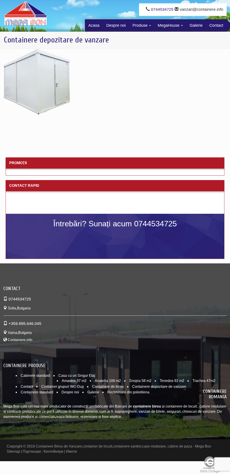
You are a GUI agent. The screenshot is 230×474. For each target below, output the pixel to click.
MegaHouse (169, 25)
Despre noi (116, 25)
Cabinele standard (35, 375)
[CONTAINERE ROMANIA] (25, 14)
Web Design (210, 471)
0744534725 (162, 9)
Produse (141, 25)
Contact (216, 25)
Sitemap (13, 451)
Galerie (196, 25)
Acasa (94, 25)
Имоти (71, 451)
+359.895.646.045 (25, 323)
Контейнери (53, 451)
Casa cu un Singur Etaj (76, 375)
